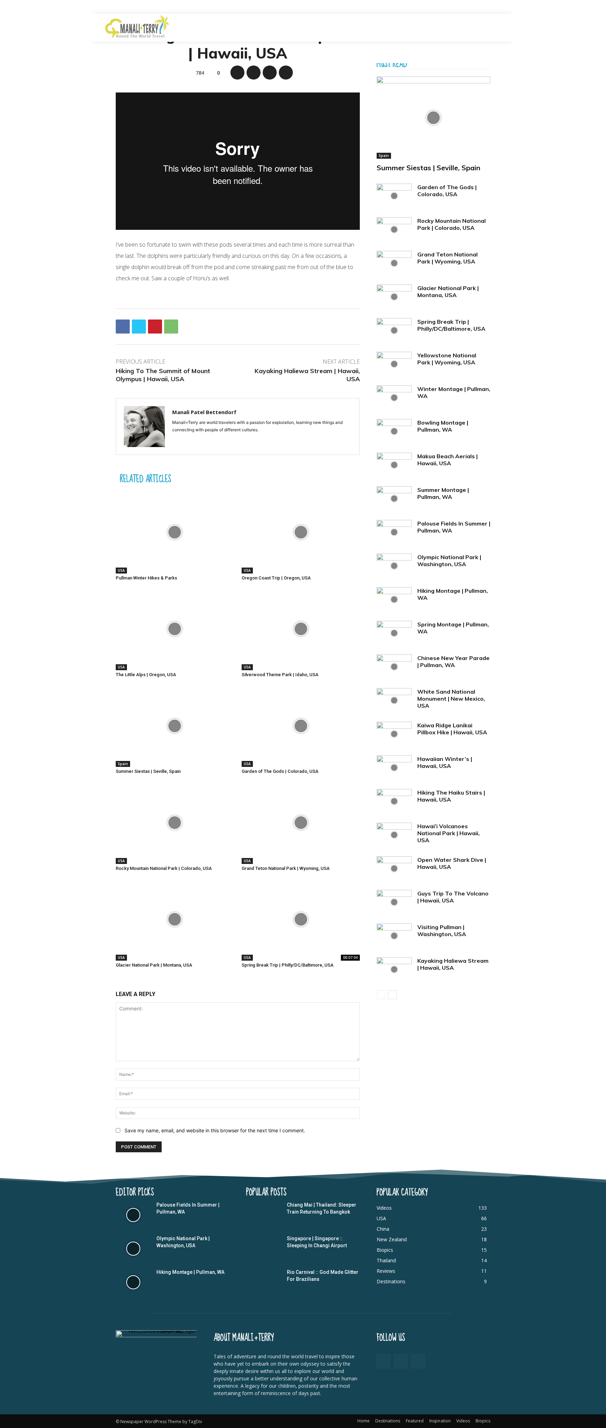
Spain (123, 763)
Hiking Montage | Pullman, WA (190, 1272)
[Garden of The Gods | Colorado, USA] (300, 726)
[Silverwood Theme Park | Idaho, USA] (300, 629)
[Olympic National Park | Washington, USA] (394, 566)
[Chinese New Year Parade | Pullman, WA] (394, 666)
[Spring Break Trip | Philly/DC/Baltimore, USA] (300, 919)
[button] (490, 28)
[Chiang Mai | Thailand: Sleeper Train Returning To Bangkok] (263, 1215)
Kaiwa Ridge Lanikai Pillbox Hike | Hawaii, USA (452, 729)
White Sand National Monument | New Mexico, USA (451, 698)
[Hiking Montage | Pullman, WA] (394, 599)
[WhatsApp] (286, 73)
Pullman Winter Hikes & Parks (146, 578)
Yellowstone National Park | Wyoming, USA (446, 359)
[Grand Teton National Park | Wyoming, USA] (300, 822)
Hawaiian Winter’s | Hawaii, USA (444, 762)
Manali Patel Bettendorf (204, 412)
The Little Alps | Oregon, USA (146, 674)
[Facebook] (237, 73)
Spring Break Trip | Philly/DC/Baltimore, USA (288, 965)
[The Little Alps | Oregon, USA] (175, 629)
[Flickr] (401, 1361)
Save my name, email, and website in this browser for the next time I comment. (214, 1130)
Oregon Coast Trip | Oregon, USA (276, 578)
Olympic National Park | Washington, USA (449, 561)
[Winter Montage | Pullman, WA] (394, 397)
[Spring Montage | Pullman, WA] (394, 633)
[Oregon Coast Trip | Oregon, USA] (300, 532)
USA (121, 570)
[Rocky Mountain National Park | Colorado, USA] (175, 822)
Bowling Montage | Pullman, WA (442, 426)
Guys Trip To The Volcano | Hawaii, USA (453, 897)
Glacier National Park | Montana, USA (154, 965)
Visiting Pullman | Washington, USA (441, 931)
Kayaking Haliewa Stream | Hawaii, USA (453, 964)
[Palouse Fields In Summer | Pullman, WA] (394, 532)
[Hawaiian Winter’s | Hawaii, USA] (394, 767)
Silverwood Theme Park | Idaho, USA (280, 674)
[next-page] (392, 994)
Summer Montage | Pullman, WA (443, 493)
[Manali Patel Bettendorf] (144, 426)
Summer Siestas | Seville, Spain (148, 771)
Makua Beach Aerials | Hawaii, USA (447, 460)
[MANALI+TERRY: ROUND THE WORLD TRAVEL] (137, 26)
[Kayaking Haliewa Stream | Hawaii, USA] (394, 969)
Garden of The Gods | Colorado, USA (280, 771)
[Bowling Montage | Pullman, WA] (394, 431)
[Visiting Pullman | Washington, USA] (394, 936)
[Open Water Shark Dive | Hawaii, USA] (394, 868)
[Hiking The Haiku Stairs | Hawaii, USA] (394, 801)
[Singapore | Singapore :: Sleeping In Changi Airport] (263, 1248)
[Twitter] (254, 73)
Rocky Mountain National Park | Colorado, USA (164, 868)
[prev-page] (381, 994)
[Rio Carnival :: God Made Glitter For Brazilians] (263, 1282)
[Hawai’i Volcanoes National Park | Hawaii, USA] (394, 835)
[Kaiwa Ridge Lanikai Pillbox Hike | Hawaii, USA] (394, 734)
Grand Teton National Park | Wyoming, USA (286, 868)
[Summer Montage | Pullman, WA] (394, 498)
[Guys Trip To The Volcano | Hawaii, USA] (394, 902)
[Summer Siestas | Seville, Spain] (175, 726)
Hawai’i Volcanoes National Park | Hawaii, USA (448, 833)
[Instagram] (418, 1361)
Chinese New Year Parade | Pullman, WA (453, 661)
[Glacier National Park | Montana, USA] (175, 919)
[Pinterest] (270, 73)
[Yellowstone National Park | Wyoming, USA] (394, 364)
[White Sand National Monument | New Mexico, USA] (394, 700)
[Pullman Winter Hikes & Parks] (175, 532)
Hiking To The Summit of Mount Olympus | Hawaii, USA (163, 375)
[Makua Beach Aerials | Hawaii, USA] (394, 465)
